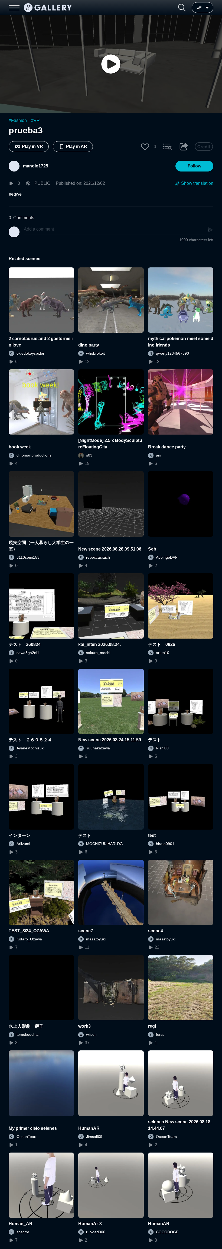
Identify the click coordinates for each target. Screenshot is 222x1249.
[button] (182, 7)
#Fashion (18, 120)
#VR (35, 120)
